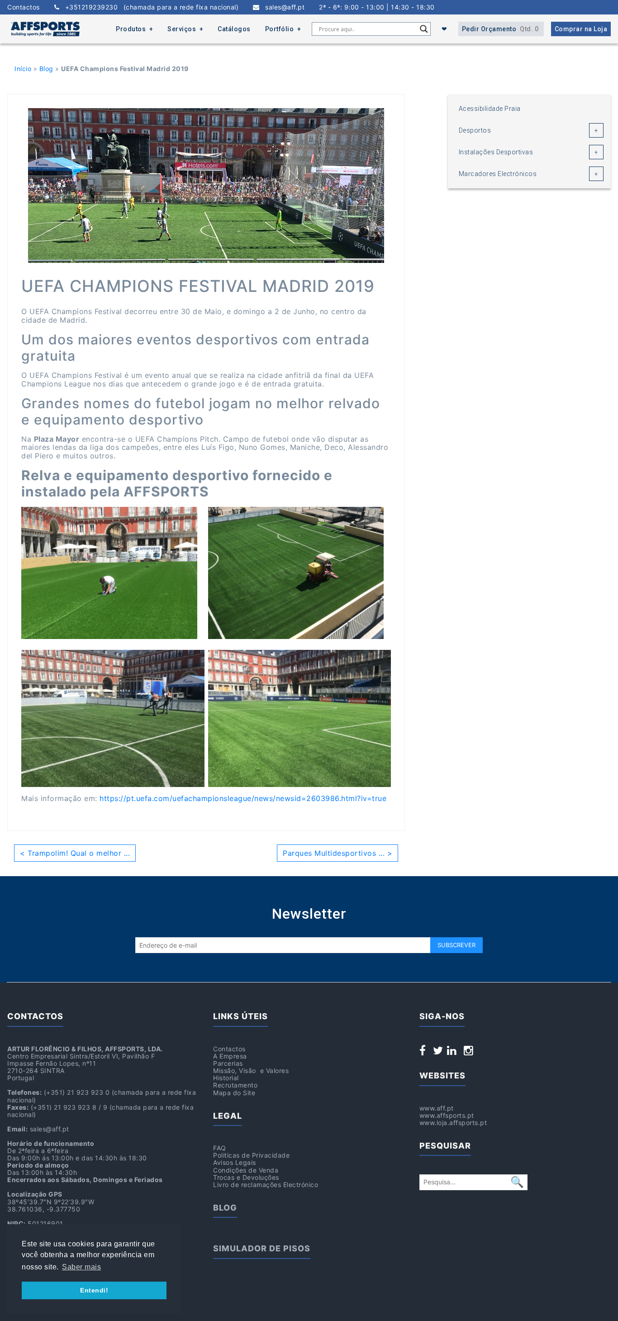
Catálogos (234, 29)
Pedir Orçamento (500, 29)
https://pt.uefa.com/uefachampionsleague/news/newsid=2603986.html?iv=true (243, 798)
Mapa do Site (234, 1093)
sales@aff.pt (282, 7)
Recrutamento (235, 1085)
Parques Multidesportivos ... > (337, 853)
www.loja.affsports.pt (453, 1122)
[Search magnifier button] (424, 29)
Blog (46, 68)
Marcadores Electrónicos (498, 173)
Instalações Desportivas (496, 152)
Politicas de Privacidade (251, 1155)
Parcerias (228, 1063)
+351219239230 (148, 7)
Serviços (181, 29)
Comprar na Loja (581, 29)
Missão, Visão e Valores (251, 1070)
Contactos (23, 7)
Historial (226, 1078)
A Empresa (230, 1056)
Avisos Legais (234, 1162)
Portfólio (279, 29)
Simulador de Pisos (261, 1248)
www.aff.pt (436, 1108)
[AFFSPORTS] (45, 29)
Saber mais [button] (81, 1267)
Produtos (131, 29)
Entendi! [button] (94, 1290)
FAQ (219, 1148)
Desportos (475, 130)
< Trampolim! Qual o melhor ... (75, 853)
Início (22, 68)
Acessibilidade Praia (490, 108)
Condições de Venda (245, 1170)
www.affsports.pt (446, 1115)
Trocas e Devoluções (246, 1177)
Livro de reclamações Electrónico (265, 1184)
